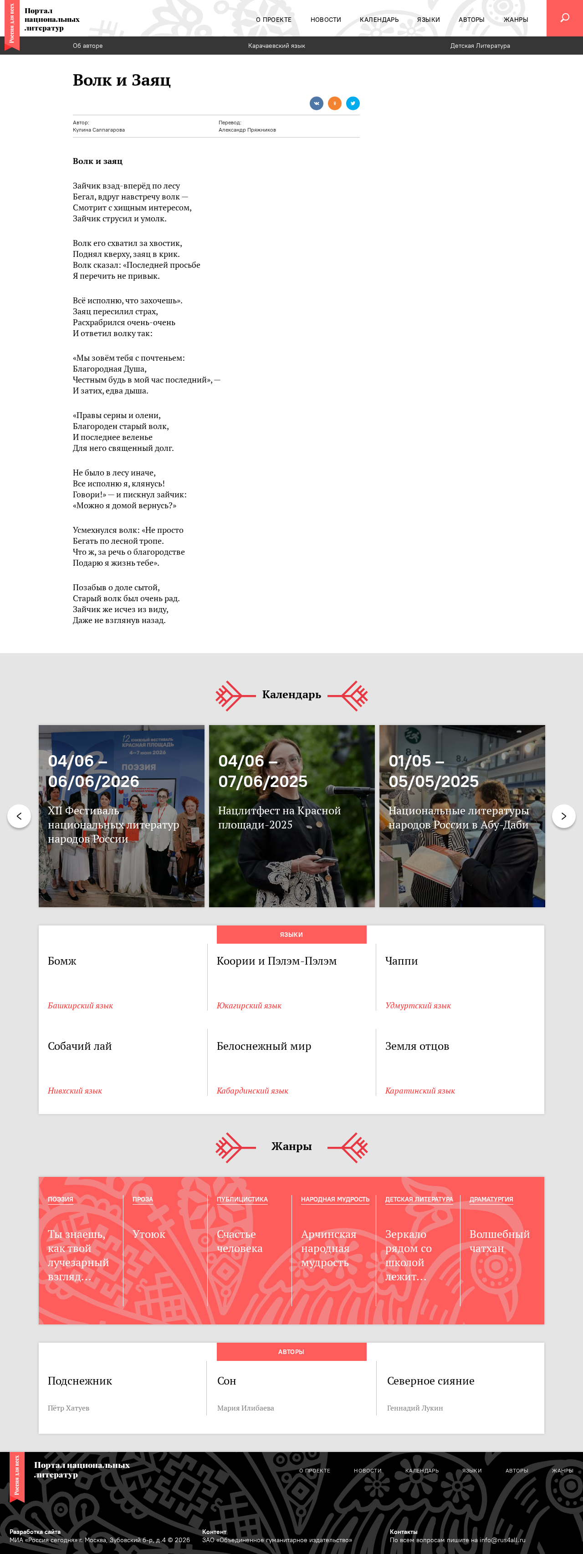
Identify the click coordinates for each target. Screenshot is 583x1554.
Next (564, 816)
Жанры (291, 1146)
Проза (143, 1199)
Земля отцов (417, 1046)
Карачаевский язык (276, 45)
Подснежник (80, 1381)
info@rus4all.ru (503, 1540)
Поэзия (60, 1199)
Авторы (291, 1352)
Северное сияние (431, 1381)
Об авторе (88, 45)
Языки (291, 934)
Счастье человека (240, 1241)
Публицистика (242, 1199)
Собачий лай (80, 1046)
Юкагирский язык (249, 1005)
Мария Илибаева (245, 1407)
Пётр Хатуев (68, 1407)
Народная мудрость (335, 1199)
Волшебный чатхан (500, 1241)
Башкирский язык (80, 1005)
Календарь (291, 694)
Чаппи (401, 961)
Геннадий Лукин (415, 1407)
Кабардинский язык (252, 1090)
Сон (226, 1381)
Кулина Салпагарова (99, 129)
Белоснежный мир (264, 1046)
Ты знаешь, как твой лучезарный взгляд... (78, 1255)
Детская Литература (480, 45)
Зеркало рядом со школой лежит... (408, 1255)
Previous (19, 816)
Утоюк (149, 1234)
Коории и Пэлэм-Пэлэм (277, 961)
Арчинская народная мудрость (329, 1248)
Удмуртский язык (418, 1005)
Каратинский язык (420, 1090)
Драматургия (491, 1199)
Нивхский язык (75, 1090)
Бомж (62, 961)
